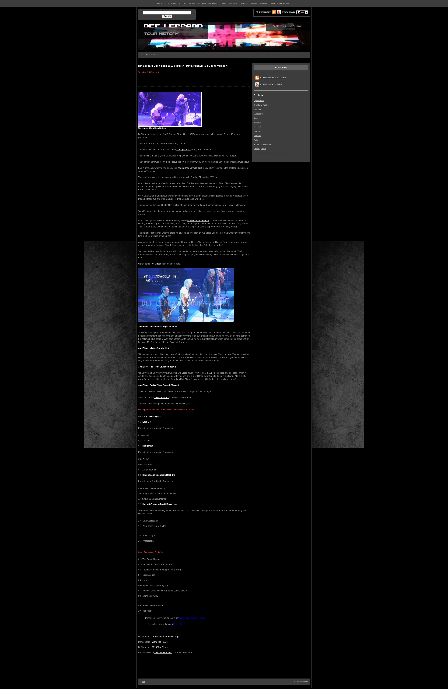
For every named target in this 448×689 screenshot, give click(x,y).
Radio (256, 140)
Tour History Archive (261, 105)
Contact (263, 149)
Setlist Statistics (161, 397)
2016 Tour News (159, 647)
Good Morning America (198, 220)
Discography (258, 114)
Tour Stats (257, 109)
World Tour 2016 (160, 642)
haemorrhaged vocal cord (190, 168)
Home (142, 55)
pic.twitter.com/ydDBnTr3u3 (192, 618)
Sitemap (257, 149)
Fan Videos (155, 264)
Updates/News (151, 55)
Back (143, 682)
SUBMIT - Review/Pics (262, 144)
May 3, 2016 (179, 624)
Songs (256, 118)
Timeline (257, 131)
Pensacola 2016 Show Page (165, 637)
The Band (257, 127)
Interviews (257, 122)
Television (257, 136)
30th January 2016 (163, 652)
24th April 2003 (183, 149)
